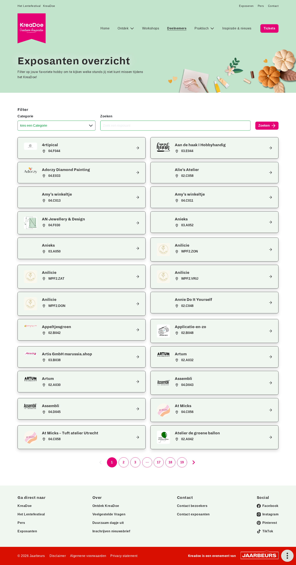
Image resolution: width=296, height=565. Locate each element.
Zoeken (106, 116)
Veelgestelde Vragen (109, 514)
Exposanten (27, 531)
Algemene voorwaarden (88, 556)
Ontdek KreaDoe (105, 506)
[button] (81, 147)
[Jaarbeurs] (259, 555)
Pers (261, 5)
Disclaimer (58, 556)
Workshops (150, 28)
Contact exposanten (193, 514)
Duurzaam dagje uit (108, 522)
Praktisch (202, 28)
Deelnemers (176, 28)
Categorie (25, 116)
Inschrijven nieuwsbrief (111, 531)
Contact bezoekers (192, 506)
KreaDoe (49, 5)
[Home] (32, 28)
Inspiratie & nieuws (236, 28)
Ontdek (123, 28)
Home (105, 28)
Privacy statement (124, 556)
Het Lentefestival (29, 5)
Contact (273, 5)
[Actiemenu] (287, 556)
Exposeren (246, 5)
